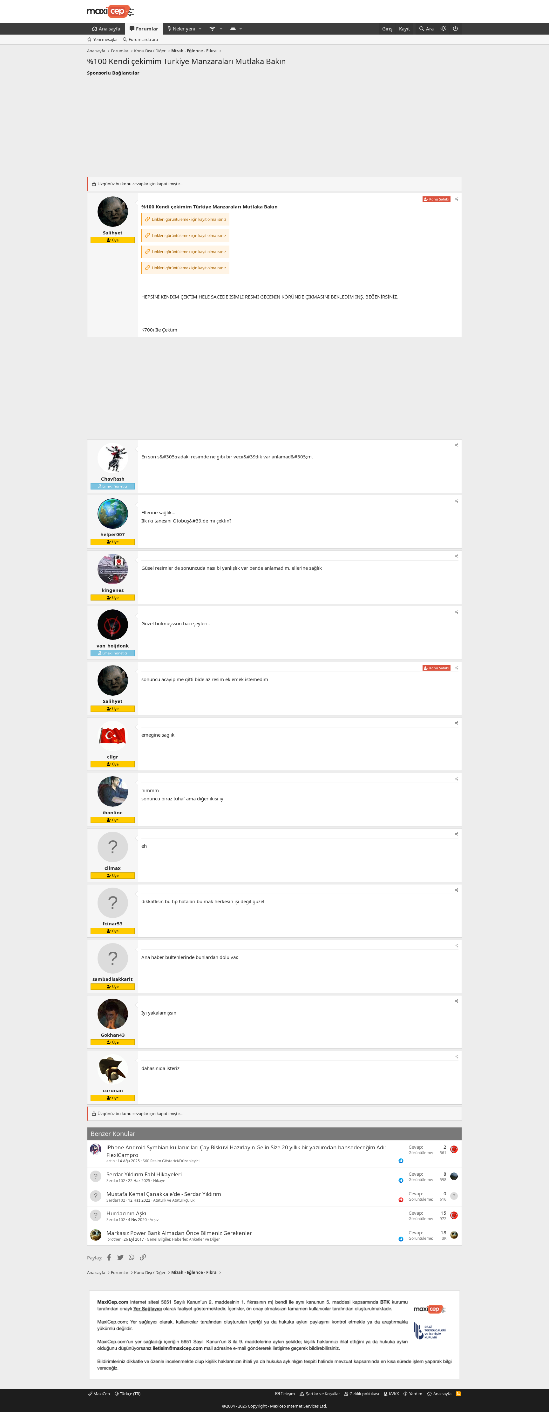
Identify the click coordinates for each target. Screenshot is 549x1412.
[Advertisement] (274, 125)
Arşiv (154, 1219)
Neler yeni (184, 28)
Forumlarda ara (143, 39)
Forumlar (147, 28)
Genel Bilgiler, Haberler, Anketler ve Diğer (183, 1239)
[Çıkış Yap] (456, 29)
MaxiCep (101, 1393)
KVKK (394, 1393)
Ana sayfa (109, 28)
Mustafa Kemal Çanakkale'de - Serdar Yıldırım (163, 1194)
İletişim (288, 1393)
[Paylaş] (457, 199)
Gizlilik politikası (364, 1393)
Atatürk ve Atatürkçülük (173, 1200)
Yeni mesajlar (105, 39)
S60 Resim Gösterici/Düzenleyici (171, 1161)
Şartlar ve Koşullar (323, 1393)
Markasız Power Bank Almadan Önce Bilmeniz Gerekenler (179, 1233)
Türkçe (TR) (129, 1393)
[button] (200, 29)
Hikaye (159, 1180)
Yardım (415, 1393)
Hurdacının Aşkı (126, 1213)
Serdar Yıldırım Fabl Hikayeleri (144, 1174)
